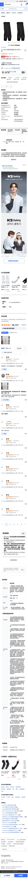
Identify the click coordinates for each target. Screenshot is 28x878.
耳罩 (2, 791)
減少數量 (11, 86)
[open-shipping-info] (13, 64)
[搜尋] (25, 8)
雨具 (13, 789)
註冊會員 (21, 1)
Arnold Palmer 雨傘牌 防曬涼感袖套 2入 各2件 (12, 824)
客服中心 (25, 1)
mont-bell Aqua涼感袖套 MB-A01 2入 (10, 814)
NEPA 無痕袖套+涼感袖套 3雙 (8, 807)
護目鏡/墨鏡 (21, 789)
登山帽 (2, 787)
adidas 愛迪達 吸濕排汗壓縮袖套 (9, 809)
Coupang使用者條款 (21, 839)
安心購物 (3, 843)
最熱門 (3, 348)
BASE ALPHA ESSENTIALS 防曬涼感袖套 (11, 811)
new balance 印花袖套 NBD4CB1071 (10, 830)
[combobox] (21, 348)
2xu (2, 799)
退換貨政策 (3, 841)
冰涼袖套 (3, 797)
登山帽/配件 (20, 12)
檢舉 (22, 569)
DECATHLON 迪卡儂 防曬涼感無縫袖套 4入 (11, 832)
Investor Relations (11, 839)
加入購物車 (7, 875)
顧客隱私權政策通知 (20, 841)
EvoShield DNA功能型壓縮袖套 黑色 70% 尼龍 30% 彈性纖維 (12, 828)
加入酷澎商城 (4, 845)
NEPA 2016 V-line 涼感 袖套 (8, 822)
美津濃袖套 (17, 797)
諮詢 (23, 533)
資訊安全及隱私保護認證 (18, 843)
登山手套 (12, 787)
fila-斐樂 (8, 797)
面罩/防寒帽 (17, 787)
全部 (3, 8)
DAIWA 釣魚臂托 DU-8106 (7, 826)
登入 (17, 1)
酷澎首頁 (3, 12)
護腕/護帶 (9, 789)
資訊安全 (9, 843)
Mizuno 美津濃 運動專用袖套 (8, 813)
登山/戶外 (14, 12)
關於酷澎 (3, 839)
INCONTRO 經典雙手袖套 (7, 805)
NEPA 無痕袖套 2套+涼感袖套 (8, 818)
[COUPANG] (5, 856)
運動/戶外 (8, 12)
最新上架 (8, 348)
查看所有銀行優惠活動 (12, 82)
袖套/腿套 (3, 16)
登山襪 (7, 787)
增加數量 (2, 86)
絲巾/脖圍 (3, 789)
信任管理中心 (11, 841)
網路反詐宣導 (12, 845)
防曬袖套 (23, 797)
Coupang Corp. (11, 68)
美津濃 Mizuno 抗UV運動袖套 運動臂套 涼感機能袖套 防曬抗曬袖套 (13, 816)
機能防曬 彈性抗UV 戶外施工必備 (9, 820)
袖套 (13, 797)
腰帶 (17, 789)
